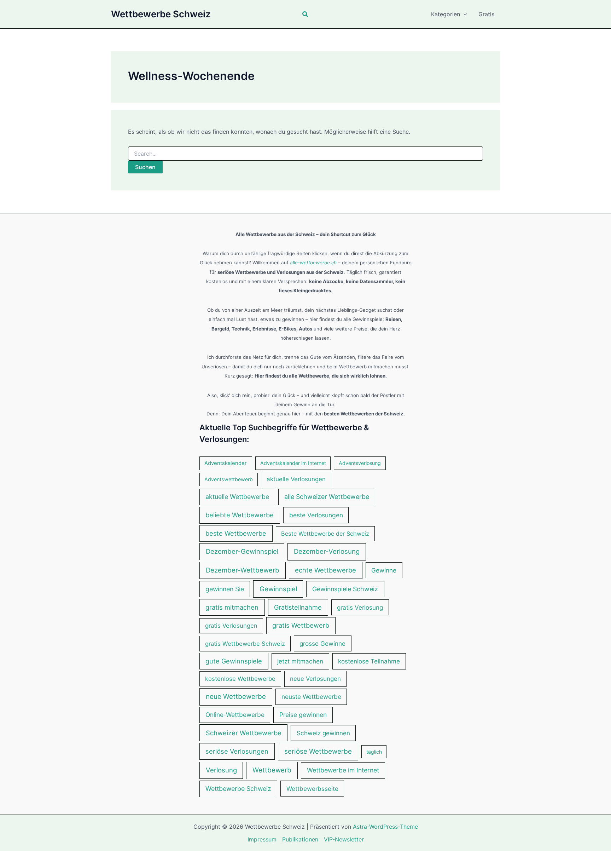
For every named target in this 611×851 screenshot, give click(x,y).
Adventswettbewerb (228, 479)
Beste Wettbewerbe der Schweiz (325, 533)
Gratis (486, 14)
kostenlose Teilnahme (369, 661)
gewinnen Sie (224, 589)
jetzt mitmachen (300, 661)
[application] (463, 14)
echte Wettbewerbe (325, 570)
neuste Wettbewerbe (311, 696)
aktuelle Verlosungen (296, 479)
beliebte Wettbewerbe (239, 515)
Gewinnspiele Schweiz (345, 589)
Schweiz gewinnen (323, 733)
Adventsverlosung (360, 463)
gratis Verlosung (360, 607)
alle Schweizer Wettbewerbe (326, 496)
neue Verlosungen (315, 678)
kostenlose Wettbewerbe (240, 678)
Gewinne (383, 570)
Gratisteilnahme (298, 607)
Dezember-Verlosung (327, 551)
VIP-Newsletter (344, 839)
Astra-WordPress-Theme (385, 826)
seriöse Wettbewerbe (318, 751)
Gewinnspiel (278, 589)
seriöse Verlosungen (236, 751)
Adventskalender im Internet (293, 463)
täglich (374, 752)
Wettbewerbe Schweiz (161, 13)
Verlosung (221, 770)
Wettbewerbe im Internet (343, 770)
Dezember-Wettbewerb (242, 570)
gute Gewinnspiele (233, 661)
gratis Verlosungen (231, 625)
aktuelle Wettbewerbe (237, 496)
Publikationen (300, 839)
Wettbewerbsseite (312, 788)
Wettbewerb (271, 770)
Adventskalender (225, 463)
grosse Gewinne (322, 643)
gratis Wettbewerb (300, 625)
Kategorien (445, 14)
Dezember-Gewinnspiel (242, 551)
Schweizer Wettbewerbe (243, 733)
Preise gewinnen (303, 714)
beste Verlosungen (316, 515)
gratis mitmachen (231, 607)
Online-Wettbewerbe (234, 714)
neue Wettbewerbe (236, 696)
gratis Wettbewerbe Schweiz (245, 643)
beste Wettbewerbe (235, 533)
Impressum (262, 839)
